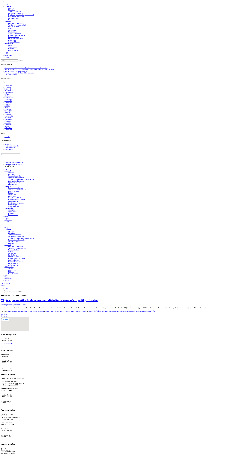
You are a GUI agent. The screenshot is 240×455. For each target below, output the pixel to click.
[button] (120, 225)
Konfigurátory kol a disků (16, 38)
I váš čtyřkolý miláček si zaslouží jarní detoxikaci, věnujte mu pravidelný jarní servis (29, 69)
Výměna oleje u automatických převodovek (21, 15)
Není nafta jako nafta (10, 74)
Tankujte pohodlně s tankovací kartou (15, 71)
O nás (6, 52)
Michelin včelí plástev (94, 311)
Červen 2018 (8, 99)
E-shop (6, 57)
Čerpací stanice (12, 47)
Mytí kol (10, 28)
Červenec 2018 (9, 97)
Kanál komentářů (9, 147)
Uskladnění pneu (13, 40)
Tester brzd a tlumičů (14, 11)
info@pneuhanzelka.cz (7, 365)
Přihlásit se (7, 144)
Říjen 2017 (7, 104)
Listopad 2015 (8, 119)
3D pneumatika (22, 311)
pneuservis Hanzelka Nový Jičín (145, 311)
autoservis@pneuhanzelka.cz (23, 365)
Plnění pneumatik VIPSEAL (16, 35)
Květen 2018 (8, 101)
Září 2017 (7, 106)
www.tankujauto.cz (6, 440)
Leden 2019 (8, 89)
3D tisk (30, 311)
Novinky (7, 137)
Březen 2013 (8, 124)
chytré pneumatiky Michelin (79, 311)
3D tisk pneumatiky (51, 311)
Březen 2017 (8, 114)
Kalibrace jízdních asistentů (16, 16)
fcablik (10, 311)
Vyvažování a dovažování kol (17, 25)
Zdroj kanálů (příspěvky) (11, 146)
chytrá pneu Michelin (63, 311)
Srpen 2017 (7, 107)
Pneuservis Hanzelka (128, 311)
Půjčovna (11, 48)
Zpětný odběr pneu (14, 42)
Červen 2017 (8, 109)
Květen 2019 (8, 85)
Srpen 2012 (7, 126)
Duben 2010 (8, 128)
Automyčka (11, 45)
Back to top (4, 316)
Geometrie (11, 8)
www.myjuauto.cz (6, 406)
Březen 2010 (8, 129)
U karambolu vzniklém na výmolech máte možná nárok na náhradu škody (26, 68)
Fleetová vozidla (13, 50)
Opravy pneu (12, 30)
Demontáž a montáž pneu (15, 23)
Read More (4, 314)
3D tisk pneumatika (38, 311)
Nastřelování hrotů (13, 37)
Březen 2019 (8, 87)
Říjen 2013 (7, 123)
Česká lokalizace (9, 149)
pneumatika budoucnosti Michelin (112, 311)
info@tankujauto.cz (6, 432)
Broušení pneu (12, 32)
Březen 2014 (8, 121)
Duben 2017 (8, 112)
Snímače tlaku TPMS (14, 33)
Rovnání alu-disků (13, 26)
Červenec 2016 (9, 116)
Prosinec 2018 (8, 90)
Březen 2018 (8, 102)
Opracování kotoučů (14, 18)
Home (6, 288)
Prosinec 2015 (8, 118)
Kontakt (6, 54)
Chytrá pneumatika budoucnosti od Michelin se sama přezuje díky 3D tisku (49, 300)
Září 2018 (7, 94)
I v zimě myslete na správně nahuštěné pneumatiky (19, 73)
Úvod (6, 5)
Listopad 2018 (8, 92)
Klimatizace (11, 10)
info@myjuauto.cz (6, 398)
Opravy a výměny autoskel (16, 13)
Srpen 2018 (7, 96)
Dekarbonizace (12, 20)
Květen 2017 (8, 111)
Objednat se (8, 55)
